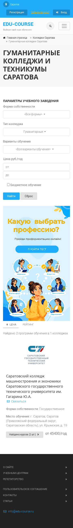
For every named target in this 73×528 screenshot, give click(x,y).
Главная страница (17, 37)
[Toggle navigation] (64, 26)
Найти (11, 196)
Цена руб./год (13, 159)
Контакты (10, 495)
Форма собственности (19, 106)
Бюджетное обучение (25, 185)
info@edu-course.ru (21, 511)
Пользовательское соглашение (25, 489)
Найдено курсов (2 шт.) (22, 434)
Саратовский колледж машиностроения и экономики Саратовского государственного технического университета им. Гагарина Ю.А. (34, 386)
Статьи (7, 501)
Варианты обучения (17, 141)
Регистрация (17, 12)
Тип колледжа (13, 124)
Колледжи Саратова (44, 37)
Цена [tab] (12, 324)
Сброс (29, 196)
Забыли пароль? (40, 12)
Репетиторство (13, 479)
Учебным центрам (15, 473)
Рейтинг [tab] (28, 324)
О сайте (8, 467)
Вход (63, 12)
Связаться (18, 401)
